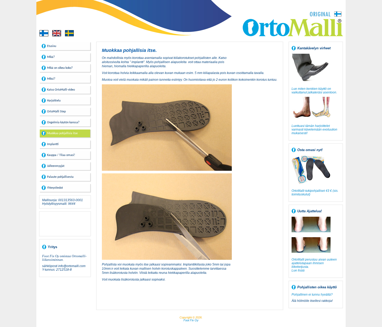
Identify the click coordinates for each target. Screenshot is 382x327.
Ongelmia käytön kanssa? (63, 122)
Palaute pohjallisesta (60, 177)
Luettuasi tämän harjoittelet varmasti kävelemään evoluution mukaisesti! (314, 129)
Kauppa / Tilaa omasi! (61, 155)
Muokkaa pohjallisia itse (62, 133)
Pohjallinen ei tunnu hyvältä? (312, 294)
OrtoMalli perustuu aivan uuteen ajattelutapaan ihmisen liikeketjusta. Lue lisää (314, 265)
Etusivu (51, 46)
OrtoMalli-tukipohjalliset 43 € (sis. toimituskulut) (315, 192)
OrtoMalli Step (56, 111)
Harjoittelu (54, 100)
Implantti (52, 144)
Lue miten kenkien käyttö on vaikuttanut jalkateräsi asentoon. (314, 90)
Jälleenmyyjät (55, 166)
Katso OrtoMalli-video (61, 89)
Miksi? (51, 78)
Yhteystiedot (55, 187)
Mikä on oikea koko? (60, 68)
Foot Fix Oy (191, 320)
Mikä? (51, 57)
